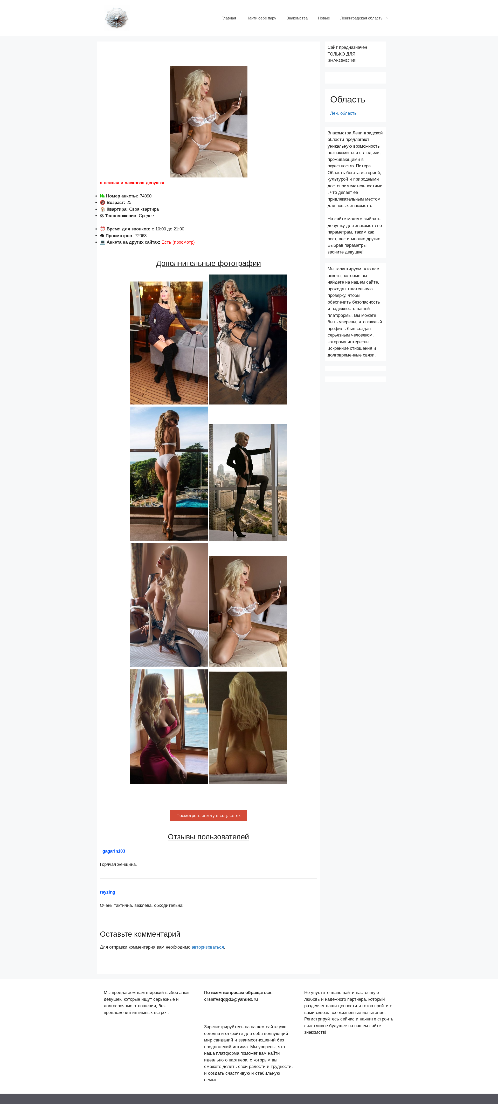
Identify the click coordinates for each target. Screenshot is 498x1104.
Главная (229, 18)
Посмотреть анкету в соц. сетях (208, 815)
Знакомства (297, 18)
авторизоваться (208, 947)
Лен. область (343, 113)
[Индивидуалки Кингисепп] (117, 17)
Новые (324, 18)
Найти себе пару (261, 18)
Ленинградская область (361, 18)
